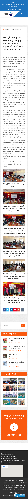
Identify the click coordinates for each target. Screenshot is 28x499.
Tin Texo (7, 32)
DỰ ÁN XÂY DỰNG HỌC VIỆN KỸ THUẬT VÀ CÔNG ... (17, 347)
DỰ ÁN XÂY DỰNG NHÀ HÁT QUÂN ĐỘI (17, 339)
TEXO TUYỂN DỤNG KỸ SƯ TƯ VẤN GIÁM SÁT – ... (16, 363)
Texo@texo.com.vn (8, 454)
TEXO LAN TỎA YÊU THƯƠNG (14, 355)
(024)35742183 (14, 435)
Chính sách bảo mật (8, 495)
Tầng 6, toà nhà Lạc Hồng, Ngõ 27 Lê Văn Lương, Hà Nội (13, 5)
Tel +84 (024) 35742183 (9, 456)
